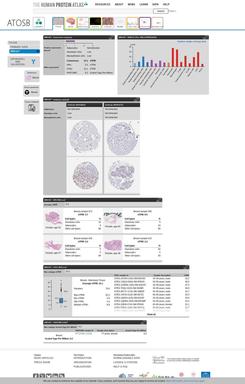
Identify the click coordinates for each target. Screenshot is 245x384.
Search (160, 11)
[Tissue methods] (32, 108)
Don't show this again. (194, 381)
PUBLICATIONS (82, 366)
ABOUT (119, 4)
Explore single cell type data (192, 41)
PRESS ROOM (42, 362)
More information (174, 381)
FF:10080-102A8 (84, 333)
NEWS (131, 4)
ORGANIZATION (82, 362)
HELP (166, 4)
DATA (155, 4)
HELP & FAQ (120, 366)
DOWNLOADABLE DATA (126, 358)
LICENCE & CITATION (125, 362)
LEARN (144, 4)
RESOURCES (102, 4)
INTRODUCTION (82, 358)
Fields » (172, 11)
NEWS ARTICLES (43, 358)
